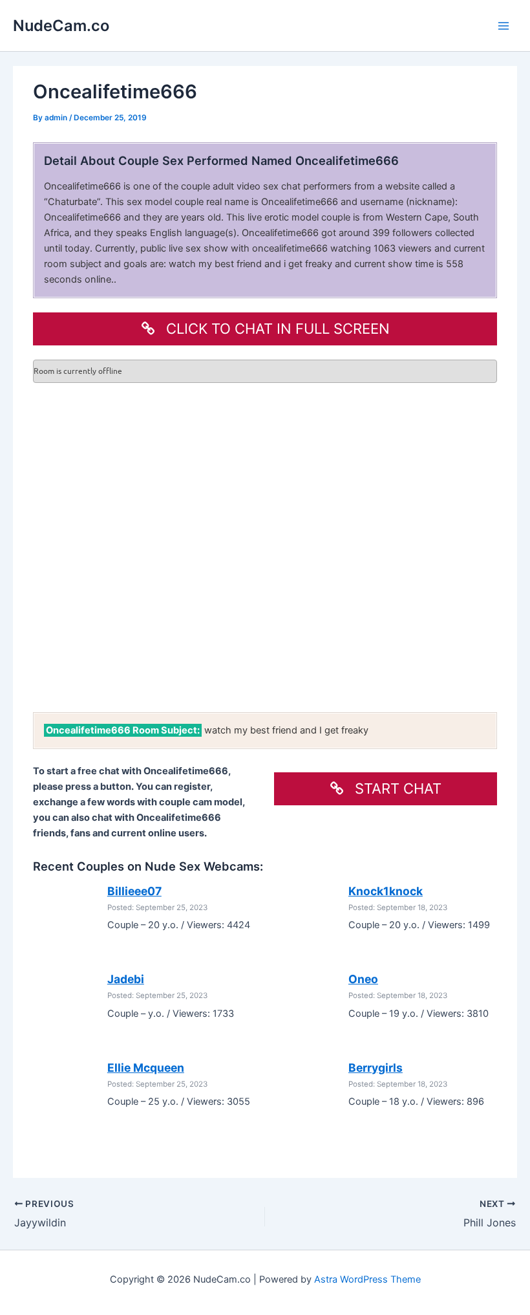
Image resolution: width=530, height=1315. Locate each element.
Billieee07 (134, 891)
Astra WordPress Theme (367, 1279)
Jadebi (125, 979)
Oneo (363, 979)
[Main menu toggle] (503, 25)
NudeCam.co (61, 25)
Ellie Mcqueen (145, 1067)
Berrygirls (375, 1067)
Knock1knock (385, 891)
